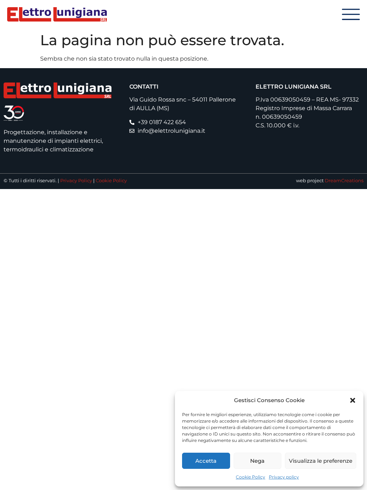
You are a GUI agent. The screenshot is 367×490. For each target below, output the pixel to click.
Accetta (205, 460)
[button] (352, 400)
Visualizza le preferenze (320, 460)
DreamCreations (344, 180)
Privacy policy (284, 477)
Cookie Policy (250, 477)
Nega (257, 460)
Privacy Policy (76, 180)
